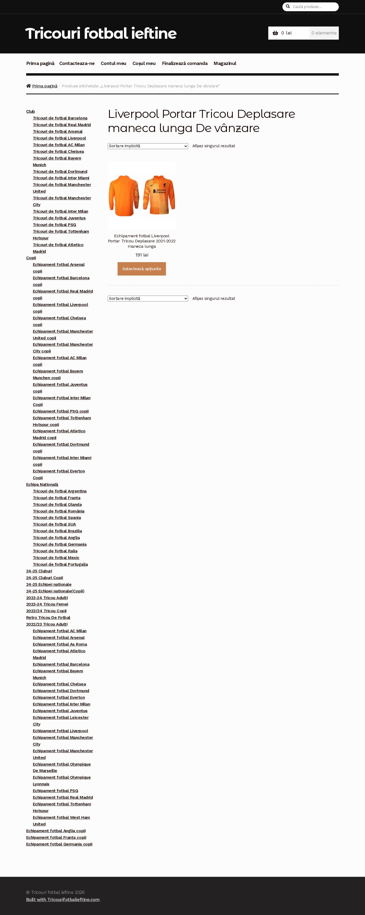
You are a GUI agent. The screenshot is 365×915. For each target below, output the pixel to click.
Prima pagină (40, 63)
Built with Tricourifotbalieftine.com (62, 899)
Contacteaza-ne (77, 63)
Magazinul (224, 63)
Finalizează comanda (185, 63)
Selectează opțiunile (141, 268)
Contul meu (113, 63)
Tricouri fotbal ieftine (101, 33)
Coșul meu (144, 63)
